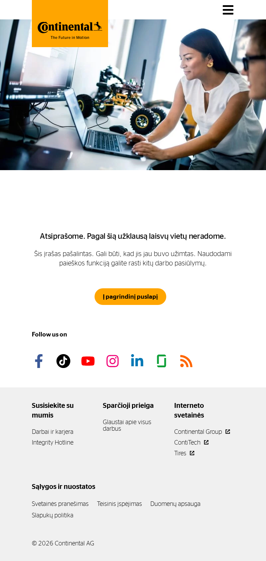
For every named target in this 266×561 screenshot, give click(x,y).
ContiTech (188, 442)
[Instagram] (114, 361)
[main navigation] (228, 10)
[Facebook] (40, 361)
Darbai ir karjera (52, 431)
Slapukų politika (52, 515)
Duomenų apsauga (175, 503)
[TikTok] (64, 361)
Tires (181, 453)
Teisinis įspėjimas (119, 503)
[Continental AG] (70, 23)
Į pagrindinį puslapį (130, 296)
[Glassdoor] (163, 361)
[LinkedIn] (138, 361)
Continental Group (198, 431)
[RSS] (187, 361)
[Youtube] (89, 361)
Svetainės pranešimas (60, 503)
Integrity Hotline (52, 442)
